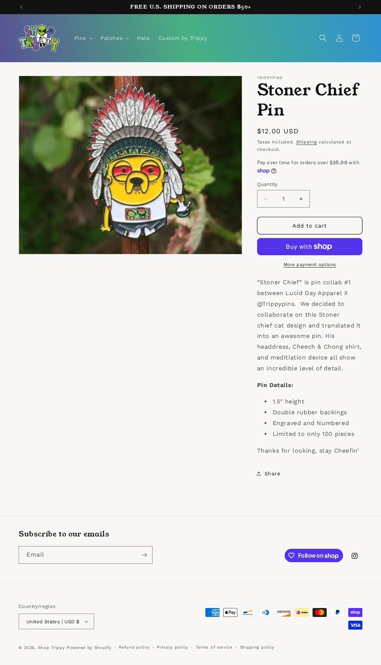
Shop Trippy (51, 647)
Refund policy (134, 647)
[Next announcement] (360, 7)
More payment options (310, 264)
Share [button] (273, 473)
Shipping (306, 142)
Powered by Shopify (89, 647)
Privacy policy (172, 647)
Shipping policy (257, 647)
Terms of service (214, 647)
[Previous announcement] (21, 7)
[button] (83, 38)
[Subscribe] (144, 555)
